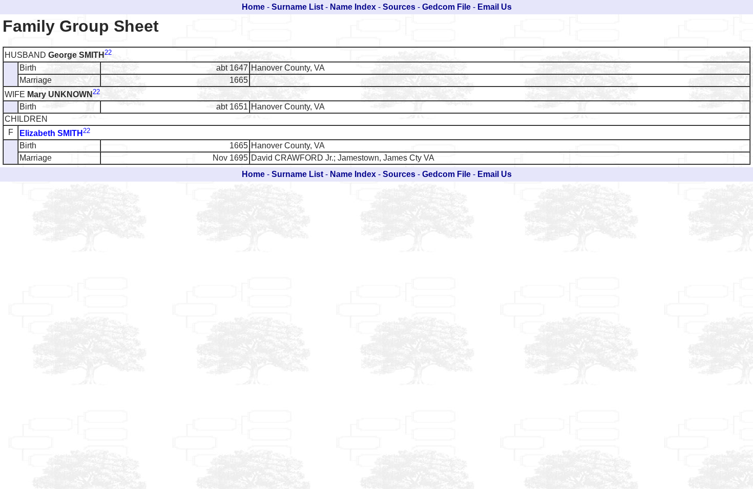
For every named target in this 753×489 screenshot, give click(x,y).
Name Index (353, 7)
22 (108, 52)
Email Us (494, 7)
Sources (399, 7)
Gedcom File (446, 7)
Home (253, 7)
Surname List (297, 7)
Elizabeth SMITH (51, 133)
